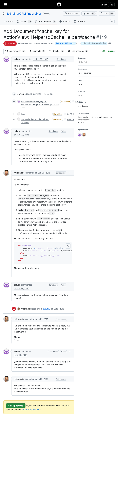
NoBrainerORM (16, 13)
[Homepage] (59, 4)
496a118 (70, 119)
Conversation (18, 51)
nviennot (18, 172)
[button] (70, 59)
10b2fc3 (46, 309)
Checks (59, 51)
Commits (40, 51)
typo (23, 114)
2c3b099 (78, 102)
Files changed (80, 51)
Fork (91, 13)
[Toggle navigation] (5, 4)
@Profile (28, 69)
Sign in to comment (32, 409)
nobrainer (34, 13)
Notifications (73, 13)
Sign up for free (15, 405)
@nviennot (19, 295)
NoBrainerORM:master (65, 43)
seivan (21, 43)
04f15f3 (70, 114)
